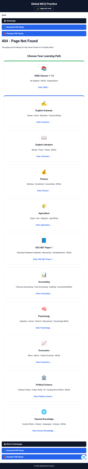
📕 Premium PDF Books (13, 33)
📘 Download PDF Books (14, 27)
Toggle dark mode (45, 8)
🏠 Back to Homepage (13, 444)
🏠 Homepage (10, 21)
